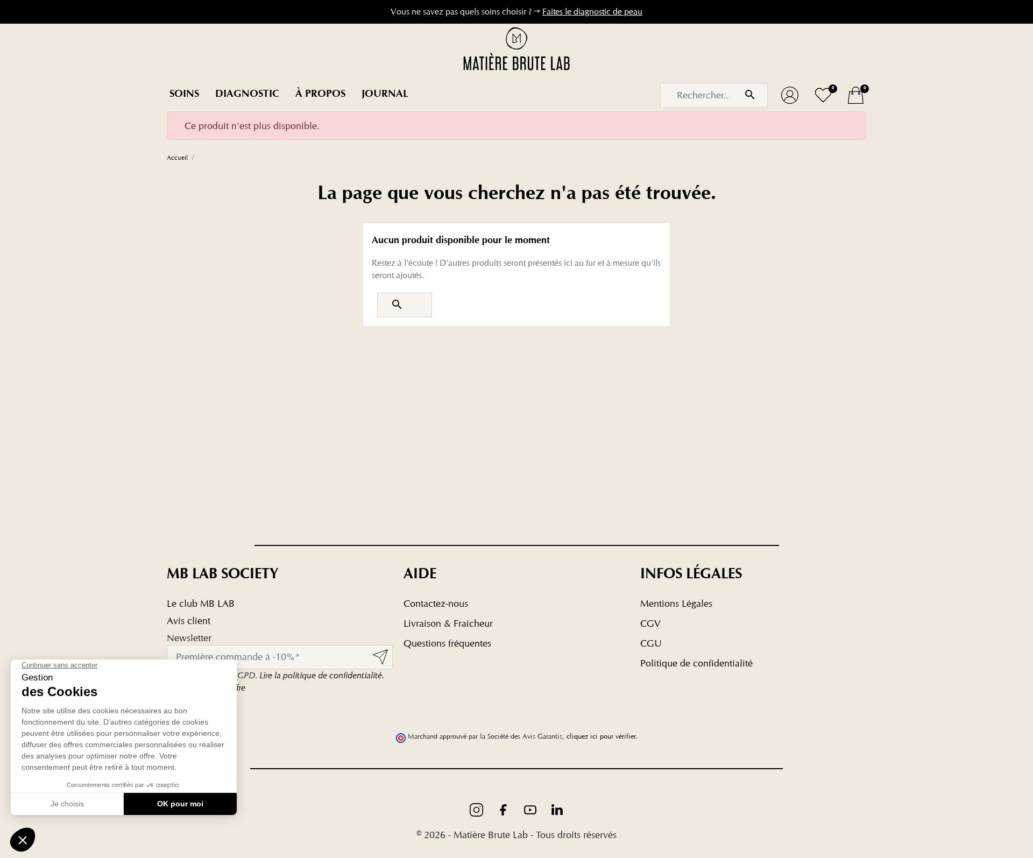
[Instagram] (478, 808)
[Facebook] (505, 808)
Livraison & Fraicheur (448, 623)
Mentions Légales (676, 603)
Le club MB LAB (201, 603)
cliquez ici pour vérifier (601, 736)
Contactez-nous (436, 603)
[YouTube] (531, 808)
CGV (650, 623)
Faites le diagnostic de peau (592, 11)
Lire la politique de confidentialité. (321, 675)
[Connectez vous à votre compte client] (790, 95)
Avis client (188, 620)
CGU (651, 643)
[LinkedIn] (557, 808)
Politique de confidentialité (696, 663)
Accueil (177, 157)
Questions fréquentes (447, 643)
